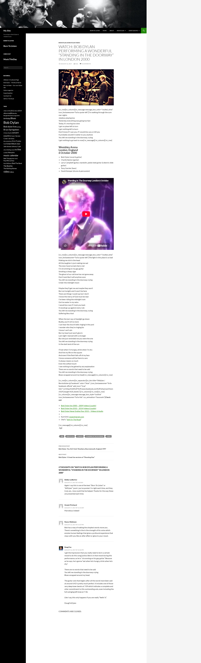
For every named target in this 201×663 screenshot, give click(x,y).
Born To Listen (95, 30)
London (80, 436)
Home (105, 30)
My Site (7, 30)
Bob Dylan (120, 30)
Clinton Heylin (7, 133)
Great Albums (133, 30)
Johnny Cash (16, 146)
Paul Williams (7, 163)
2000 (62, 436)
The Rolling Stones (10, 168)
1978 (8, 111)
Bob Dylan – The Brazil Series (12, 82)
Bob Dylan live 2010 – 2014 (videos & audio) (78, 408)
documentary (7, 141)
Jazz (18, 144)
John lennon (7, 146)
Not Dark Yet (7, 96)
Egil (76, 64)
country (7, 136)
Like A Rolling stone (9, 150)
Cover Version (15, 136)
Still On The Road (74, 419)
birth (18, 115)
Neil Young (7, 158)
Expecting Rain (8, 93)
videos (12, 172)
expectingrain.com (76, 417)
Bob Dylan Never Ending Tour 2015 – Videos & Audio (82, 411)
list (16, 150)
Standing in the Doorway (95, 436)
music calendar (10, 155)
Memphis (11, 152)
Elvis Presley (16, 141)
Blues (13, 118)
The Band (19, 163)
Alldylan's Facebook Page (11, 80)
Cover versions (8, 138)
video (109, 436)
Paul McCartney (8, 161)
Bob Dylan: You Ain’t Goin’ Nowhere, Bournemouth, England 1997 (82, 447)
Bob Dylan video (73, 43)
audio (10, 113)
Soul (13, 163)
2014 (20, 111)
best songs (13, 115)
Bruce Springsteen (11, 129)
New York (15, 158)
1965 (5, 111)
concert (15, 132)
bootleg (18, 127)
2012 (12, 111)
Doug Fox (67, 547)
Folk (4, 144)
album (5, 113)
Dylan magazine (8, 90)
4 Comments (86, 64)
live (19, 149)
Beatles (15, 113)
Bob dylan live (9, 126)
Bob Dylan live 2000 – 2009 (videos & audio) (78, 405)
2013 (16, 111)
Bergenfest (6, 115)
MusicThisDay (10, 59)
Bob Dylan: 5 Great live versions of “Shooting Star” (77, 456)
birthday (6, 118)
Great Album (11, 143)
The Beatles (8, 166)
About (112, 30)
